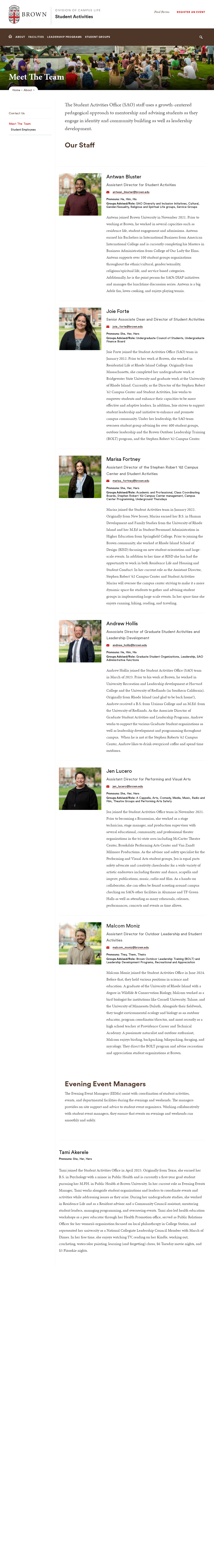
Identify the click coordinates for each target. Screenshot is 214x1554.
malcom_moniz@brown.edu (131, 947)
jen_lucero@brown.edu (128, 786)
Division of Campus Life (78, 10)
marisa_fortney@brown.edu (131, 480)
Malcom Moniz (123, 926)
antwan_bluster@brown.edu (131, 192)
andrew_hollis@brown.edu (130, 645)
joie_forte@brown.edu (128, 326)
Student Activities (74, 17)
